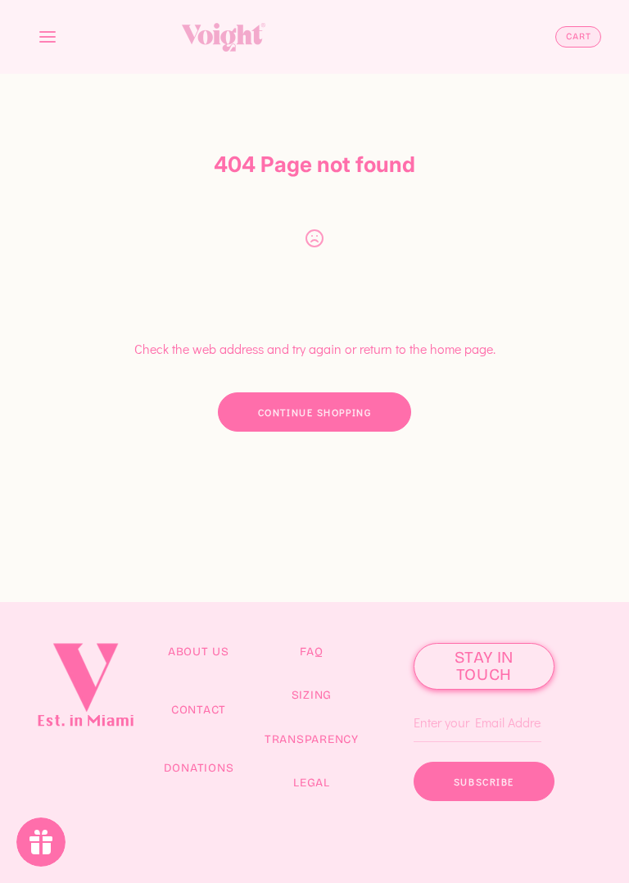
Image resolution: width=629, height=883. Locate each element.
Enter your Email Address (476, 698)
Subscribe (484, 781)
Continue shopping (315, 412)
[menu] (47, 37)
